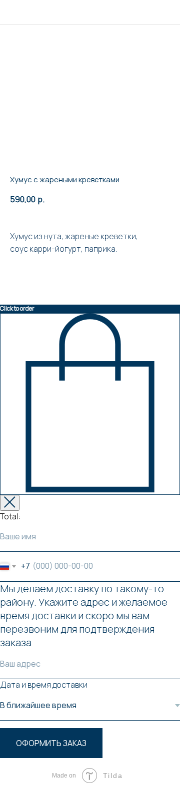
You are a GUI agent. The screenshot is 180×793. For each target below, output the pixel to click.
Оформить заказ (51, 743)
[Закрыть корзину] (10, 503)
